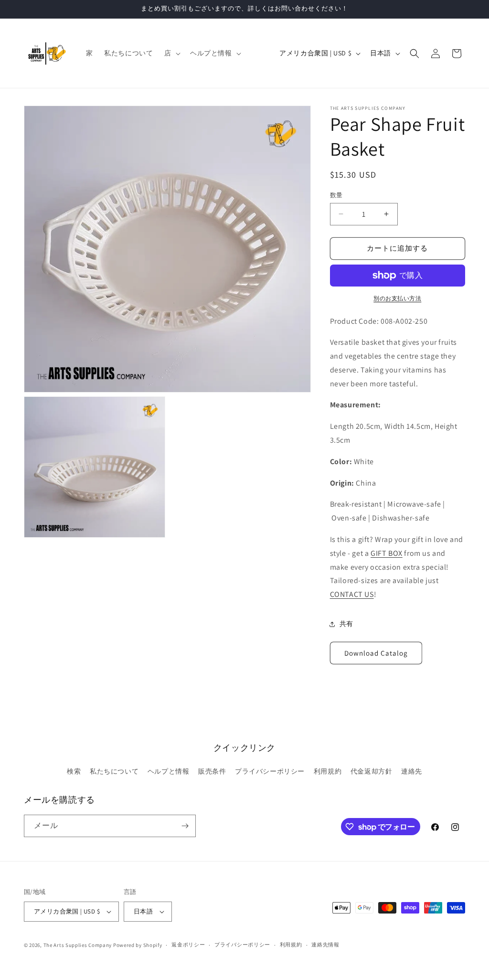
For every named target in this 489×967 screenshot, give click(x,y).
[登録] (184, 826)
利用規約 (327, 771)
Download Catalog (376, 653)
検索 (74, 771)
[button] (171, 53)
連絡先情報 (325, 944)
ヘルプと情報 (169, 771)
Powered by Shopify (137, 945)
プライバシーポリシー (270, 771)
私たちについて (114, 771)
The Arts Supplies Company (77, 945)
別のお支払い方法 (397, 298)
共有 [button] (346, 623)
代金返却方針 (372, 771)
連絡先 (411, 771)
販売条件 (212, 771)
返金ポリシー (188, 944)
